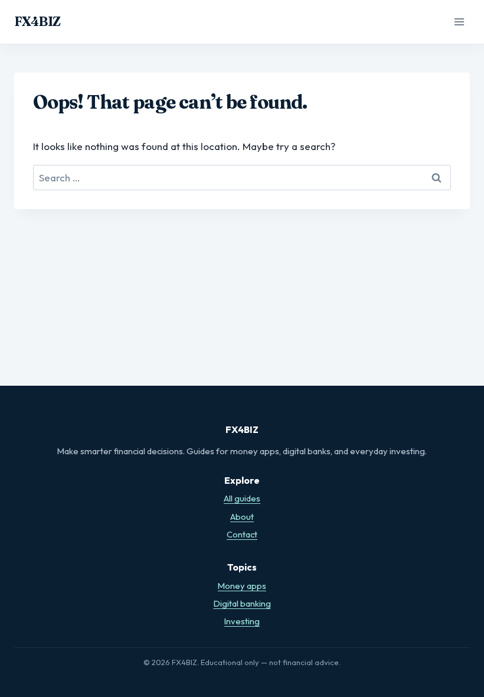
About (242, 516)
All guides (242, 498)
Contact (242, 534)
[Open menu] (459, 21)
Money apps (242, 585)
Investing (242, 621)
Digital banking (242, 603)
